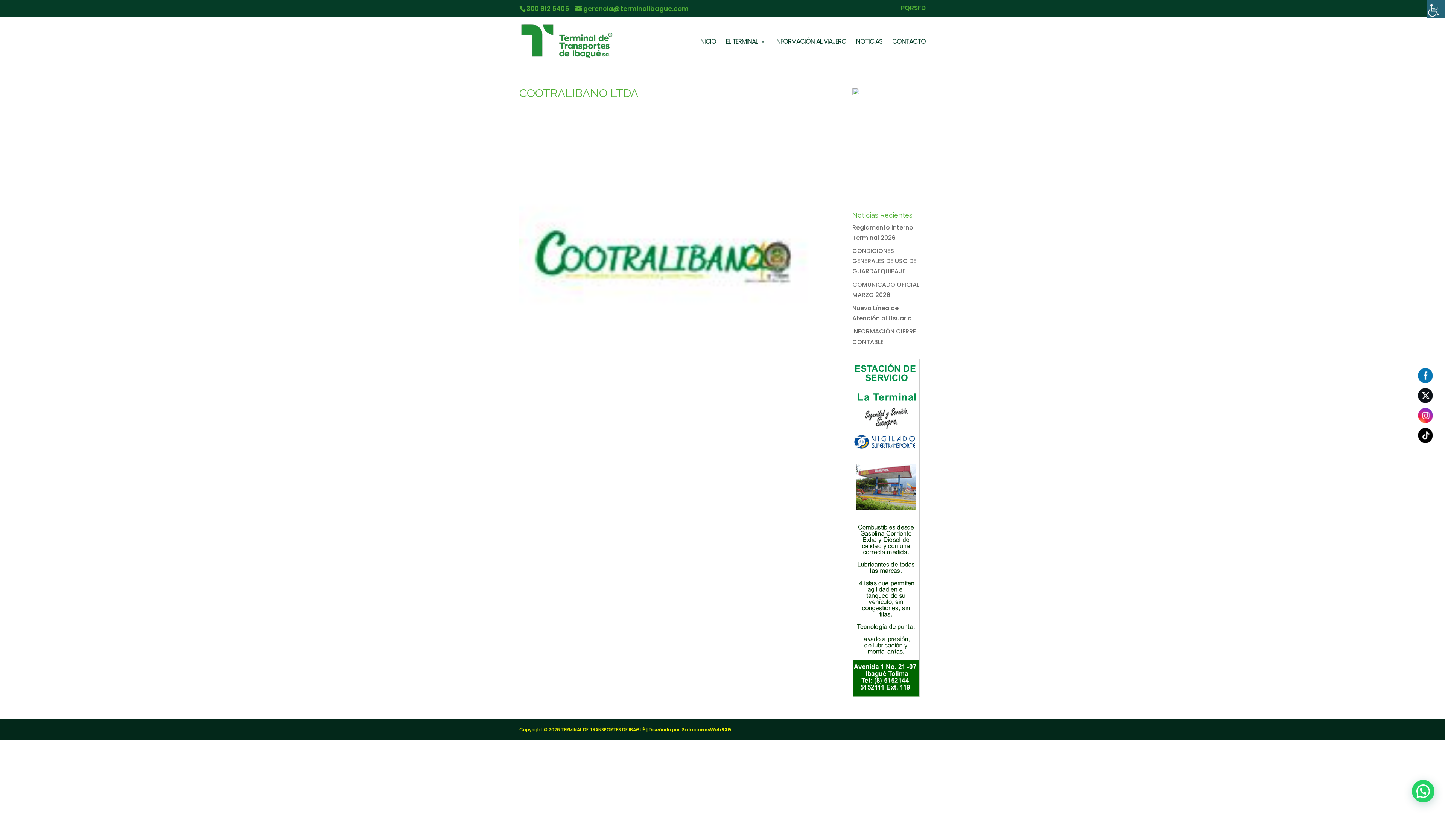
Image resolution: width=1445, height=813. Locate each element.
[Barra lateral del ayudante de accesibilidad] (1436, 9)
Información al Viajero (810, 42)
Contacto (909, 42)
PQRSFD (913, 8)
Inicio (707, 42)
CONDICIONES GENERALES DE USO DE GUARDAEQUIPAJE (884, 261)
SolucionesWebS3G (706, 729)
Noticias (869, 42)
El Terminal (742, 42)
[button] (1423, 791)
